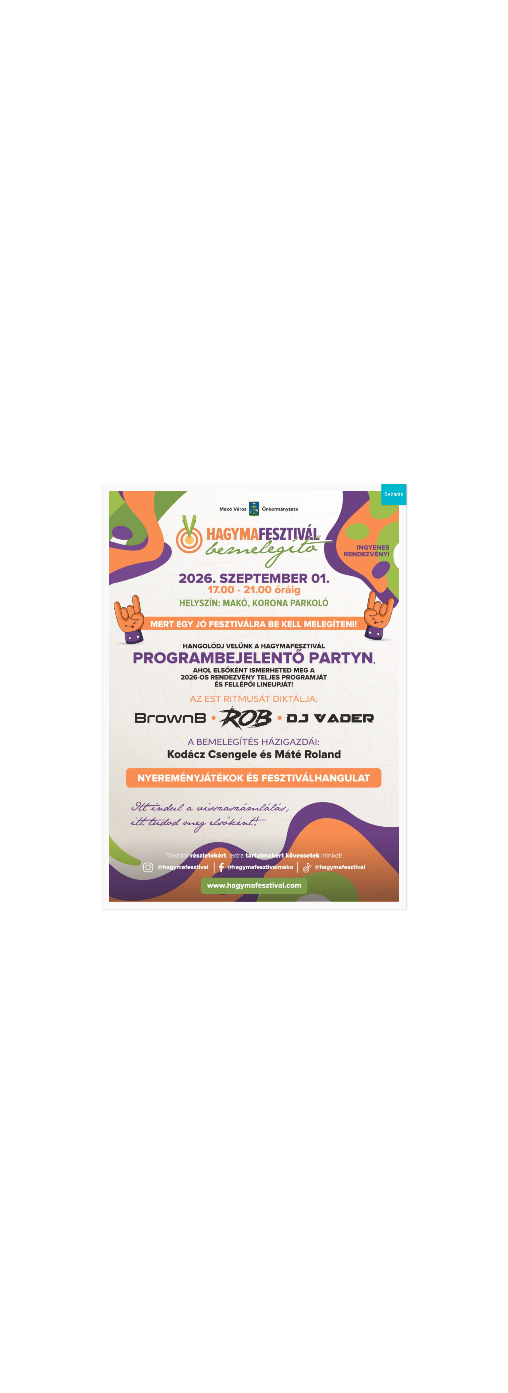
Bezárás (394, 494)
